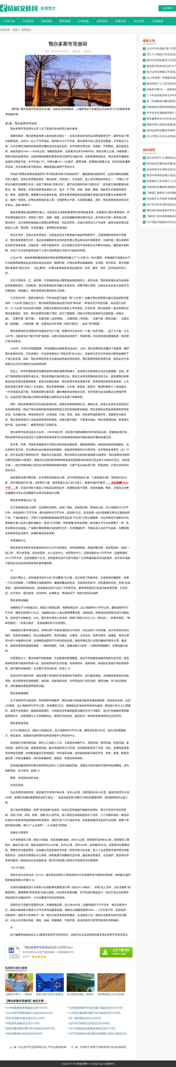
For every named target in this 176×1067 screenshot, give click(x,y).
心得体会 (83, 21)
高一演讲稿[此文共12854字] (85, 1018)
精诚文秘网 (82, 1064)
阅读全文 (76, 51)
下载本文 (87, 51)
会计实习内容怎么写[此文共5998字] (89, 1023)
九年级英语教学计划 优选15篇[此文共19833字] (96, 1007)
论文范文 (139, 21)
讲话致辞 (157, 21)
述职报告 (46, 21)
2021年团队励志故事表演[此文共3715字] (92, 1028)
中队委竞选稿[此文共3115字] (23, 1023)
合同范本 (102, 21)
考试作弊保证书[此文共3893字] (24, 1033)
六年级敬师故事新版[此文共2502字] (27, 1007)
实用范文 (48, 8)
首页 (15, 30)
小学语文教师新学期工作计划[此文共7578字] (94, 1013)
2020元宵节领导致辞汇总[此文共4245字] (30, 1013)
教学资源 (64, 21)
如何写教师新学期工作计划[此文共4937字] (31, 1028)
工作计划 (9, 21)
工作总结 (27, 21)
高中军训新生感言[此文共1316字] (26, 1018)
